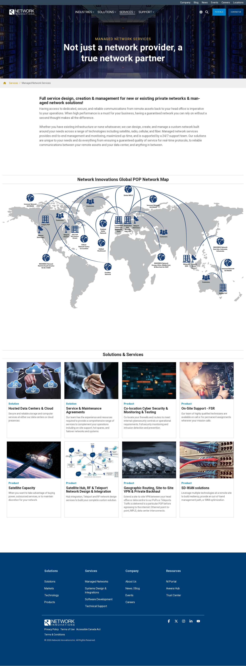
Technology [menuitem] (51, 595)
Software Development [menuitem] (98, 599)
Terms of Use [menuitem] (67, 629)
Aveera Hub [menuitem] (173, 588)
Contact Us (236, 12)
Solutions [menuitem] (49, 581)
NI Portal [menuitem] (171, 581)
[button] (169, 621)
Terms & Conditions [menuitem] (54, 634)
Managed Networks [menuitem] (96, 581)
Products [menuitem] (49, 602)
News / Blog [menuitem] (133, 588)
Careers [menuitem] (226, 2)
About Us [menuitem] (131, 581)
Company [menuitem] (185, 2)
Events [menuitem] (214, 2)
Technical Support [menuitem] (96, 606)
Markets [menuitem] (49, 588)
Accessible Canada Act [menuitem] (88, 629)
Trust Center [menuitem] (173, 595)
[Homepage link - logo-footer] (59, 624)
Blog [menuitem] (196, 2)
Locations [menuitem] (238, 2)
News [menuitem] (205, 2)
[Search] (207, 12)
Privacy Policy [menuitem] (51, 629)
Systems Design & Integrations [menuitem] (96, 590)
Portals (219, 12)
